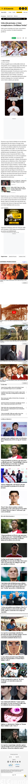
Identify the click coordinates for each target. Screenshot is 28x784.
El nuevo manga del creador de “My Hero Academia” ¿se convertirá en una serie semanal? (12, 679)
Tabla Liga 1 (25, 12)
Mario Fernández (6, 60)
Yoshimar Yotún (22, 256)
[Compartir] (26, 38)
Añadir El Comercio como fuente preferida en (14, 18)
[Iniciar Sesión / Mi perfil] (26, 8)
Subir (13, 773)
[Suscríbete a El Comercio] (22, 8)
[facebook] (8, 760)
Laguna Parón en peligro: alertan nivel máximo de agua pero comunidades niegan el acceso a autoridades (12, 387)
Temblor (13, 12)
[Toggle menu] (2, 8)
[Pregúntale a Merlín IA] (25, 776)
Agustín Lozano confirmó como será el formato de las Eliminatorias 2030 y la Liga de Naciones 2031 (14, 438)
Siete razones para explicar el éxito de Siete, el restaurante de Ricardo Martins (12, 397)
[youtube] (15, 760)
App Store (10, 755)
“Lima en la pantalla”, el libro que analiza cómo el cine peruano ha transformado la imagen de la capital (12, 413)
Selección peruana (12, 256)
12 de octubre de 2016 (15, 232)
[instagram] (13, 760)
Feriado (10, 12)
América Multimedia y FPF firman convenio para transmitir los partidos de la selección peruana (13, 485)
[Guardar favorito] (23, 38)
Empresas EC (19, 12)
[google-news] (20, 760)
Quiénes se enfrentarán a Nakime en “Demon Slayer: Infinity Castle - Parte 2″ (13, 723)
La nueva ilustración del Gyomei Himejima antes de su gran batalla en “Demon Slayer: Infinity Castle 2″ (12, 657)
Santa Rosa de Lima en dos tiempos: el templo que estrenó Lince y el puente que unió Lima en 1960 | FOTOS (13, 402)
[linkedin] (17, 760)
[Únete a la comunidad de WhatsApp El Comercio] (14, 38)
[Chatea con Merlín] (20, 8)
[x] (10, 760)
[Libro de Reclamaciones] (17, 764)
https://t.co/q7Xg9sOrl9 (19, 229)
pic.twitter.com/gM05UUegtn (8, 231)
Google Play (17, 755)
